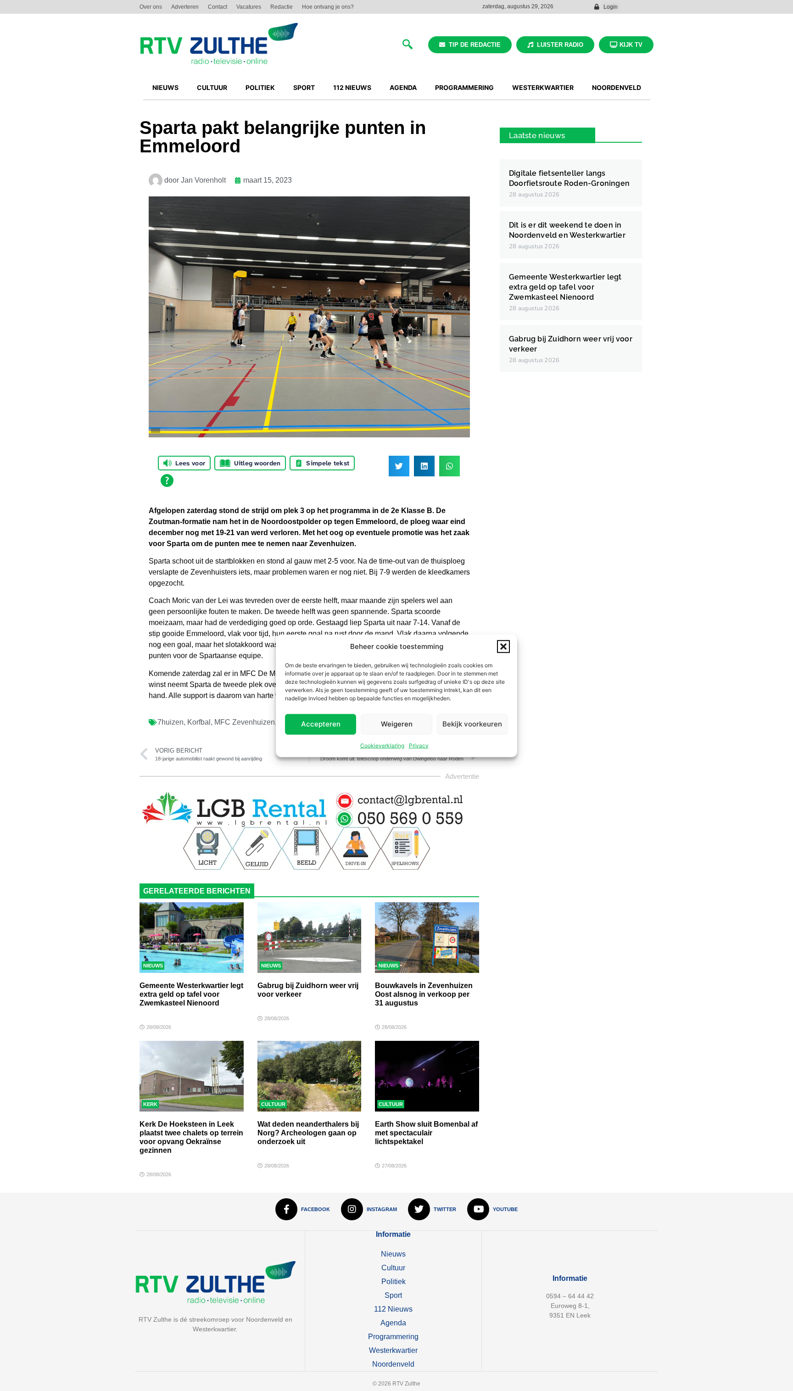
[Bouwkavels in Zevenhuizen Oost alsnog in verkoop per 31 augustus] (427, 937)
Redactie (281, 7)
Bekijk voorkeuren (472, 723)
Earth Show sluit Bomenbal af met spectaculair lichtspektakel (426, 1132)
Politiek (393, 1281)
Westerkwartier (393, 1350)
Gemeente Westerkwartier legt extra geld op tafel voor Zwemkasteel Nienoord (191, 994)
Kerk (150, 1104)
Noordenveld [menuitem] (616, 87)
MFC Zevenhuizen (244, 722)
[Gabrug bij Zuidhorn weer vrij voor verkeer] (309, 937)
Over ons (151, 7)
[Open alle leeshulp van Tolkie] (167, 480)
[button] (503, 646)
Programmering (393, 1337)
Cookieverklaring (382, 745)
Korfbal (199, 722)
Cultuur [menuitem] (212, 87)
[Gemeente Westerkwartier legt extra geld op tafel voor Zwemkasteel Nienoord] (192, 937)
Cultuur (273, 1104)
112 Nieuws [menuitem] (352, 87)
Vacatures (248, 7)
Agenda (393, 1323)
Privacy (419, 745)
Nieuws (153, 965)
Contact (217, 7)
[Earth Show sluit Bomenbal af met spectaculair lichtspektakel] (427, 1076)
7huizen (170, 722)
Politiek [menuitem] (260, 87)
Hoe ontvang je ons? (328, 7)
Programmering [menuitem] (464, 87)
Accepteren (321, 723)
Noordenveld (393, 1364)
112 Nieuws (393, 1309)
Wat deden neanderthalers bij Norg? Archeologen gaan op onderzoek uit (308, 1132)
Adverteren (185, 7)
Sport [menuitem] (304, 87)
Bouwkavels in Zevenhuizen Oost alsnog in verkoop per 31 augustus (424, 994)
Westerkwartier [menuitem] (543, 87)
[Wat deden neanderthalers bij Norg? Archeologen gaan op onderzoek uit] (309, 1076)
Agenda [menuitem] (403, 87)
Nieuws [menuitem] (165, 87)
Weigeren (397, 723)
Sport (393, 1295)
